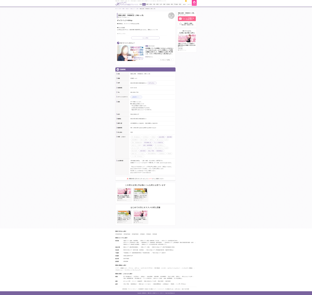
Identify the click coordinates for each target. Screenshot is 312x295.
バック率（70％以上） (181, 284)
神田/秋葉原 (159, 242)
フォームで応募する (188, 18)
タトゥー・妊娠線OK (137, 281)
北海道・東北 (169, 4)
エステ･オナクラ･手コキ (147, 268)
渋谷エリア (164, 240)
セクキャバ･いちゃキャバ (174, 268)
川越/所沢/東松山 (169, 250)
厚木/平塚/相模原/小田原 (168, 247)
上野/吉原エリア (168, 242)
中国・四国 (156, 4)
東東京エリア (127, 244)
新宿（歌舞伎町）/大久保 (153, 240)
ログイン (189, 4)
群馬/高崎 (126, 261)
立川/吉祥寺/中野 (153, 244)
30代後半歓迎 (135, 234)
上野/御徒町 (176, 242)
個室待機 (156, 276)
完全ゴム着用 (171, 276)
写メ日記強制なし (178, 278)
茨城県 (117, 255)
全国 (141, 4)
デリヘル (131, 268)
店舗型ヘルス (123, 268)
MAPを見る (151, 83)
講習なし (178, 276)
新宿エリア (143, 240)
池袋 (131, 240)
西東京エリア (145, 244)
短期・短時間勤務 (168, 278)
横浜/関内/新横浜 (134, 247)
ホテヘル (137, 268)
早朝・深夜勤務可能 (128, 278)
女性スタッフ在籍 (157, 278)
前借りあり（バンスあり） (145, 284)
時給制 (172, 284)
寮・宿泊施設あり (128, 276)
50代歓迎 (148, 234)
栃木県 (117, 258)
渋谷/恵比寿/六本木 (172, 240)
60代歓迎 (155, 234)
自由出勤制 (149, 276)
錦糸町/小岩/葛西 (135, 244)
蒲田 (137, 242)
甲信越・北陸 (177, 4)
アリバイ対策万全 (147, 278)
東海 (151, 4)
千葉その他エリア (156, 252)
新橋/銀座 (152, 242)
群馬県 (117, 261)
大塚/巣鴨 (135, 240)
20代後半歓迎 (118, 234)
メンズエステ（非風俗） (187, 268)
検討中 (184, 2)
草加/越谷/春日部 (160, 250)
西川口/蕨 (135, 250)
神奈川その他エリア (157, 247)
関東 (144, 4)
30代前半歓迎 (127, 234)
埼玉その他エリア (150, 250)
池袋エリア (126, 240)
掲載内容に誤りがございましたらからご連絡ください (146, 178)
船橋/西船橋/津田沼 (136, 252)
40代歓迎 (142, 234)
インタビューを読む (165, 59)
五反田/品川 (132, 242)
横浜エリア (126, 247)
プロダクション (119, 270)
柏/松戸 (163, 252)
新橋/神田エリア (145, 242)
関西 (147, 4)
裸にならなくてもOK (187, 276)
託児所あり (136, 276)
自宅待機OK (163, 276)
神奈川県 (117, 247)
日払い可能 (126, 284)
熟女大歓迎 (160, 281)
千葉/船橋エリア (127, 252)
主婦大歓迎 (167, 281)
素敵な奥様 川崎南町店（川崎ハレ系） (131, 15)
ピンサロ (163, 268)
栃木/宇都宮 (126, 258)
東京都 (117, 240)
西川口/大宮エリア (128, 250)
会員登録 (194, 4)
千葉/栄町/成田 (145, 252)
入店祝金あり (166, 284)
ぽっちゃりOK (127, 281)
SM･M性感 (157, 268)
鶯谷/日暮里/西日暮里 (185, 242)
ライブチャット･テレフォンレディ (133, 270)
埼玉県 (117, 250)
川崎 (148, 247)
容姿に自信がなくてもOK (150, 281)
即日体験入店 (138, 278)
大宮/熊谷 (141, 250)
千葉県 (117, 252)
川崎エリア (143, 247)
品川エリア (126, 242)
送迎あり (143, 276)
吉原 (192, 242)
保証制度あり (134, 284)
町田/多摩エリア (162, 244)
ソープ (117, 268)
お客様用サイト (136, 97)
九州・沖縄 (162, 4)
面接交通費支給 (157, 284)
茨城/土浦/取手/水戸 (128, 255)
